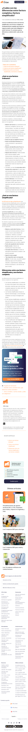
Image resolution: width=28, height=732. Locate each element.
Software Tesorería (6, 687)
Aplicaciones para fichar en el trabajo (20, 632)
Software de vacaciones (18, 636)
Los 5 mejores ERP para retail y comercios (21, 673)
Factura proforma (19, 607)
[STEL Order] (5, 2)
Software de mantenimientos (5, 602)
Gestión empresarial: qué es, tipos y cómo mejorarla (20, 680)
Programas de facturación (4, 597)
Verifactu (17, 605)
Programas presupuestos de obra (6, 683)
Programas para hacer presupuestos (6, 611)
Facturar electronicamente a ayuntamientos (20, 602)
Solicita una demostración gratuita (10, 583)
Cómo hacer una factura (19, 612)
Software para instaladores (4, 607)
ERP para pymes (5, 613)
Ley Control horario (20, 638)
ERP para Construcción (4, 679)
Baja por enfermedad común (20, 646)
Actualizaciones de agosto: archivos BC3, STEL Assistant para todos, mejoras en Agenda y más (20, 666)
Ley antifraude (5, 677)
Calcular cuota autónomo (4, 635)
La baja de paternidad (20, 690)
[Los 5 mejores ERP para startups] (14, 521)
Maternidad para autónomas (19, 654)
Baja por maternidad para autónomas (20, 687)
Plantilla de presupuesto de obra (6, 654)
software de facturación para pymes (14, 345)
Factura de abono (19, 609)
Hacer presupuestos (6, 630)
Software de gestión (6, 599)
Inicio (2, 594)
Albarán (17, 615)
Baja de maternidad (20, 649)
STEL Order (5, 406)
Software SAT (4, 605)
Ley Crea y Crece (5, 675)
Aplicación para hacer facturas (6, 621)
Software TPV (5, 685)
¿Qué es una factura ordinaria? (12, 66)
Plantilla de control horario (6, 650)
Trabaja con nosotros (22, 718)
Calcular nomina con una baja (6, 644)
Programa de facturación (10, 385)
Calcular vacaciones (6, 638)
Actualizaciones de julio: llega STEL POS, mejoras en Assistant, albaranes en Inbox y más (20, 695)
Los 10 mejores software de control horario (20, 677)
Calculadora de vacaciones (19, 641)
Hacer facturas (5, 628)
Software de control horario (20, 629)
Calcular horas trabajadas (4, 640)
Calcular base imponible (4, 672)
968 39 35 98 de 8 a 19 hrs (9, 587)
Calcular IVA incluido (6, 669)
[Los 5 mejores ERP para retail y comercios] (14, 539)
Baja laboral (18, 644)
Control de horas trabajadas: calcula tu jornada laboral (20, 684)
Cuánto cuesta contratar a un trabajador (5, 666)
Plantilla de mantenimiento (5, 647)
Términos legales (5, 718)
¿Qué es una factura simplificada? (12, 68)
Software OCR (5, 689)
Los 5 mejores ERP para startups (13, 529)
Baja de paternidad (20, 651)
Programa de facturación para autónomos (5, 617)
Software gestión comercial (5, 692)
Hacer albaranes (5, 632)
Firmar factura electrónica (18, 598)
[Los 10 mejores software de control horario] (14, 559)
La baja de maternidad (21, 692)
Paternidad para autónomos (19, 657)
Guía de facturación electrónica (20, 595)
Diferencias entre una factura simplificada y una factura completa (13, 70)
